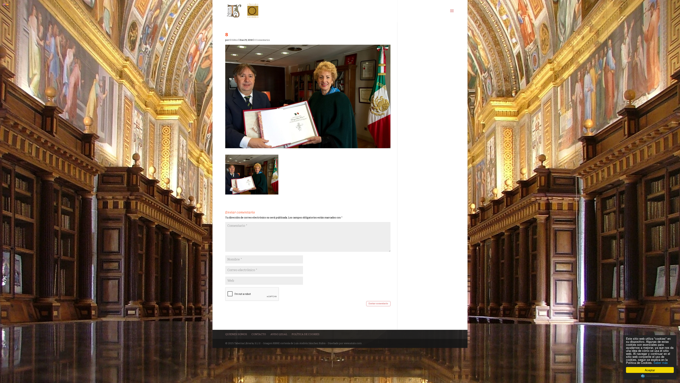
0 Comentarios (262, 40)
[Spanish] (7, 4)
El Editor (233, 40)
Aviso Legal (278, 334)
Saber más (660, 362)
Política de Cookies (305, 334)
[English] (4, 4)
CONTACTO (258, 334)
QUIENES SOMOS (236, 334)
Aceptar (650, 370)
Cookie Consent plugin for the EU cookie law (650, 376)
